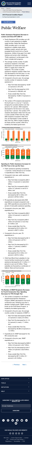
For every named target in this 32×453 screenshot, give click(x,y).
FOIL (23, 441)
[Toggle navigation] (29, 3)
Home (2, 8)
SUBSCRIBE (16, 410)
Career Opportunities (16, 437)
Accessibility (17, 441)
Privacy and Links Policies (17, 439)
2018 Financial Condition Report (11, 12)
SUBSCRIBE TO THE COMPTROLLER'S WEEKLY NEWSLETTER (16, 401)
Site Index (6, 437)
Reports (8, 8)
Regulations (8, 441)
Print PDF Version (8, 22)
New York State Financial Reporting (12, 10)
